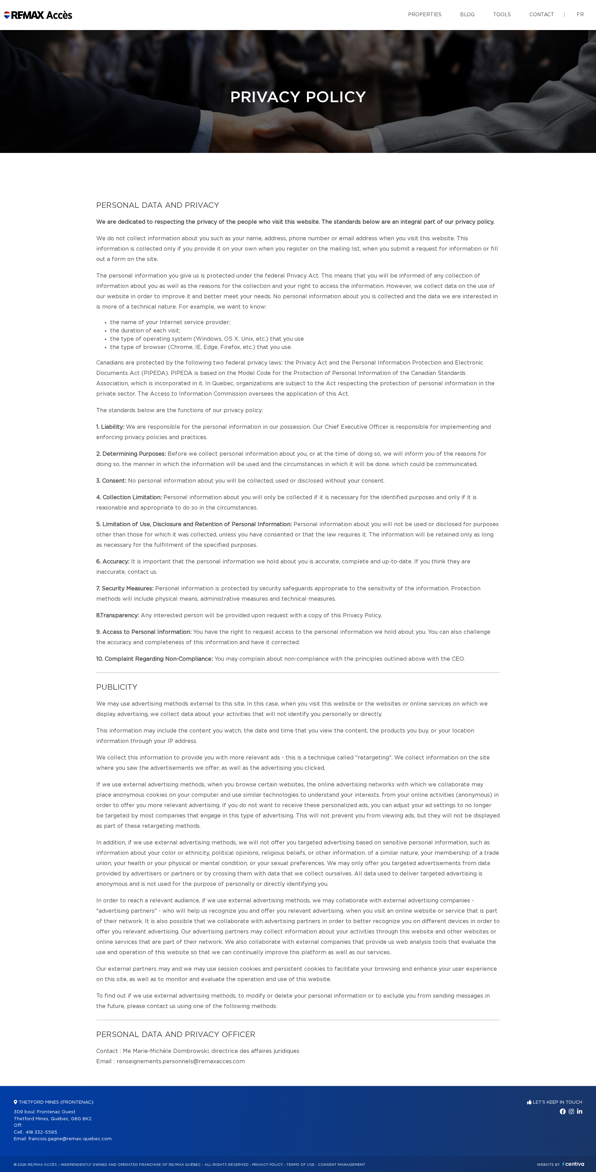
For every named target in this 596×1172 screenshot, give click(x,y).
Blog (467, 14)
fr (580, 14)
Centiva (573, 1164)
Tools (502, 14)
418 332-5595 (41, 1132)
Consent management (341, 1164)
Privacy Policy (267, 1164)
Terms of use (300, 1164)
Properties (424, 14)
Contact (541, 14)
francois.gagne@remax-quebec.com (70, 1139)
